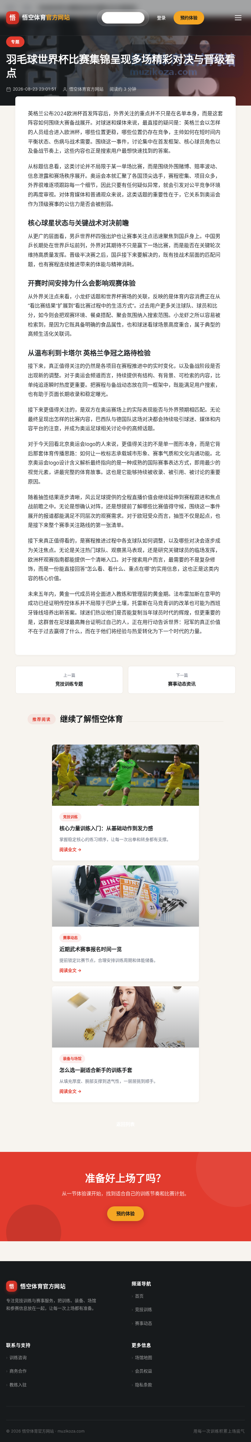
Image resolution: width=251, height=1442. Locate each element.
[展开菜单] (238, 17)
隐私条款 (143, 1384)
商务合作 (18, 1370)
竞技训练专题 (69, 680)
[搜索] (142, 17)
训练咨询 (18, 1357)
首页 (139, 1295)
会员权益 (143, 1370)
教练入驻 (18, 1384)
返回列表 (125, 1124)
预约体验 (188, 17)
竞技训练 (143, 1309)
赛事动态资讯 (182, 680)
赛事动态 (143, 1323)
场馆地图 (143, 1357)
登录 (161, 17)
